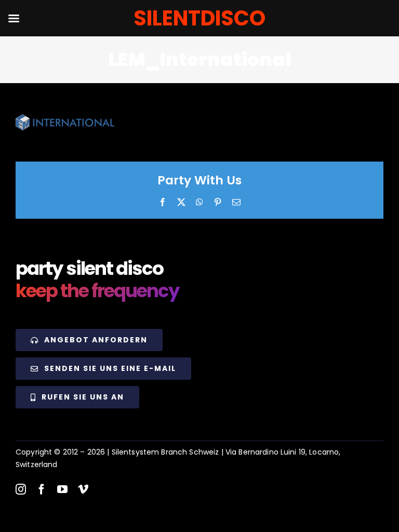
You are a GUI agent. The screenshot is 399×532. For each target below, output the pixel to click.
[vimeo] (83, 489)
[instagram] (21, 489)
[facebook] (41, 489)
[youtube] (62, 489)
